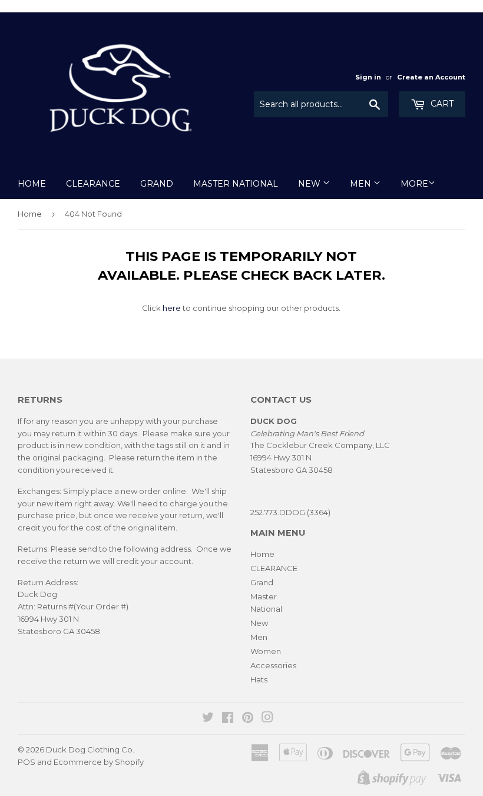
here (172, 308)
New (310, 183)
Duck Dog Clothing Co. (90, 749)
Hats (258, 679)
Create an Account (431, 77)
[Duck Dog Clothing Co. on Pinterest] (248, 719)
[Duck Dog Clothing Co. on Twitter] (208, 719)
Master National (235, 183)
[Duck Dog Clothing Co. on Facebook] (227, 719)
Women (265, 651)
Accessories (273, 665)
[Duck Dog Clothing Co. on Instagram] (267, 719)
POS (26, 762)
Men (361, 183)
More (414, 183)
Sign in (368, 77)
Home (32, 183)
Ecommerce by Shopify (99, 762)
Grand (156, 183)
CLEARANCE (93, 183)
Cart (441, 103)
